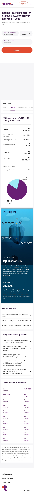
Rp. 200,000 (26, 439)
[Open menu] (30, 4)
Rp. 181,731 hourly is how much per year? (15, 321)
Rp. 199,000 (26, 434)
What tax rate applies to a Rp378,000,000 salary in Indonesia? (14, 356)
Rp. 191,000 (27, 389)
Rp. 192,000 (26, 395)
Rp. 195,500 (5, 417)
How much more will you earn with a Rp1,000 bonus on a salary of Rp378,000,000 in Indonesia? (15, 363)
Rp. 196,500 (5, 423)
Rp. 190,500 (5, 390)
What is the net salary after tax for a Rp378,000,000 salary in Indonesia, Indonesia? (15, 348)
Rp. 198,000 (26, 428)
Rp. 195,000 (26, 412)
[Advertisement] (17, 81)
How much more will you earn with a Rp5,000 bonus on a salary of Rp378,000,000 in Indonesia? (15, 371)
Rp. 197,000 (26, 423)
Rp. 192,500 (5, 401)
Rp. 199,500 (5, 439)
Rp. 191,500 (6, 394)
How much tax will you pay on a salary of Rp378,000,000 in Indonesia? (15, 341)
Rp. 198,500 (5, 434)
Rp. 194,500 (5, 412)
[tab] (5, 108)
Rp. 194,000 (26, 406)
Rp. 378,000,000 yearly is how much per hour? (15, 315)
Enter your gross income (10, 32)
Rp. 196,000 (26, 417)
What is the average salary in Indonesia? (15, 325)
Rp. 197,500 (5, 428)
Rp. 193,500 (5, 406)
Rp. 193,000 (26, 401)
